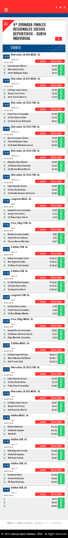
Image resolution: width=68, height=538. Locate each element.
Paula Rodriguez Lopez (18, 141)
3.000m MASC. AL (20, 343)
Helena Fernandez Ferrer (18, 258)
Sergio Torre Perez (16, 93)
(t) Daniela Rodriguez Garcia (20, 145)
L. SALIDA (42, 61)
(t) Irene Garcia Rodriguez (19, 121)
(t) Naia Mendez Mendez (18, 313)
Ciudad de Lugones (16, 430)
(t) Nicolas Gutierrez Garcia (20, 334)
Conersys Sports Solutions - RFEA (26, 534)
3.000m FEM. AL (19, 246)
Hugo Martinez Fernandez (19, 337)
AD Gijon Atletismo (16, 481)
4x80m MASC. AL (20, 415)
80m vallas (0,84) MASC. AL (25, 54)
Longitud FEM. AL (20, 295)
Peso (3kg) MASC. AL (22, 319)
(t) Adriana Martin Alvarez (19, 169)
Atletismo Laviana (15, 457)
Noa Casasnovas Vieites (17, 138)
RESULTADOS (56, 61)
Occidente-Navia (14, 474)
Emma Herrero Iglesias (18, 237)
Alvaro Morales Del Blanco (19, 358)
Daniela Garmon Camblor (18, 234)
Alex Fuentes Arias (16, 69)
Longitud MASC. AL (21, 198)
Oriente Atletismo (16, 478)
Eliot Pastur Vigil (15, 361)
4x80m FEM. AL (19, 439)
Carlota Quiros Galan (17, 117)
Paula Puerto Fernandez (18, 113)
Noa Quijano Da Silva (16, 261)
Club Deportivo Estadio (17, 450)
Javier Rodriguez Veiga (18, 72)
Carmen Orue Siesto (16, 289)
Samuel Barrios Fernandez (19, 210)
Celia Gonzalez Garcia (17, 186)
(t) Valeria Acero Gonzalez (19, 165)
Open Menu (6, 9)
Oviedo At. (12, 433)
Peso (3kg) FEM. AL (21, 222)
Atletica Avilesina (15, 426)
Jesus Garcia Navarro (17, 96)
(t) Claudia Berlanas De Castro (21, 193)
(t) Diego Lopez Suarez (17, 89)
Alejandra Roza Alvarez (17, 162)
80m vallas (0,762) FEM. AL (25, 102)
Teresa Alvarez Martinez (18, 241)
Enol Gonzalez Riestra (17, 65)
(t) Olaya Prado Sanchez (18, 265)
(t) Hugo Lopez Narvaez (17, 354)
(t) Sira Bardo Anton (16, 189)
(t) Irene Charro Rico (17, 285)
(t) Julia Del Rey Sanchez (18, 282)
